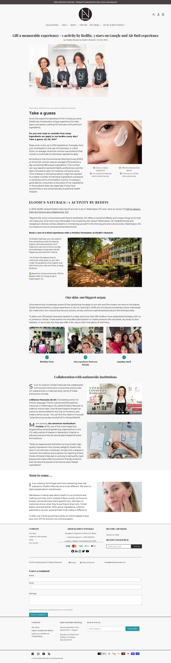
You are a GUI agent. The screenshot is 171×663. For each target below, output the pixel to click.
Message (33, 593)
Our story (35, 627)
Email (31, 583)
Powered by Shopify (56, 658)
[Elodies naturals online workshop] (114, 399)
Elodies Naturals (43, 658)
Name (31, 575)
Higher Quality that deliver (42, 630)
